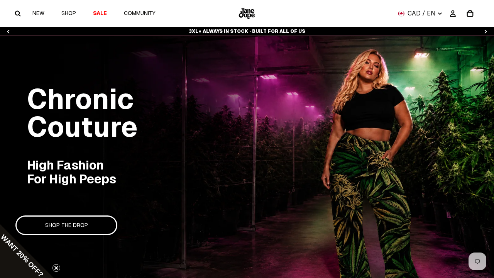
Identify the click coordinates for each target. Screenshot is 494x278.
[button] (27, 251)
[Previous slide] (8, 31)
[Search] (17, 13)
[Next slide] (485, 31)
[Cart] (470, 13)
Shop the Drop (66, 225)
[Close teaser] (56, 268)
